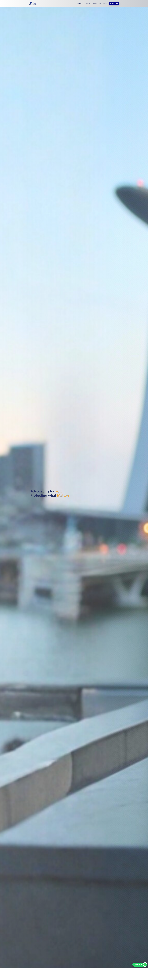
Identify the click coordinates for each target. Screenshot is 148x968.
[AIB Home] (33, 3)
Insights (95, 3)
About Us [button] (79, 3)
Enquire (105, 3)
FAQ (100, 3)
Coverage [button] (87, 3)
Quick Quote (115, 3)
